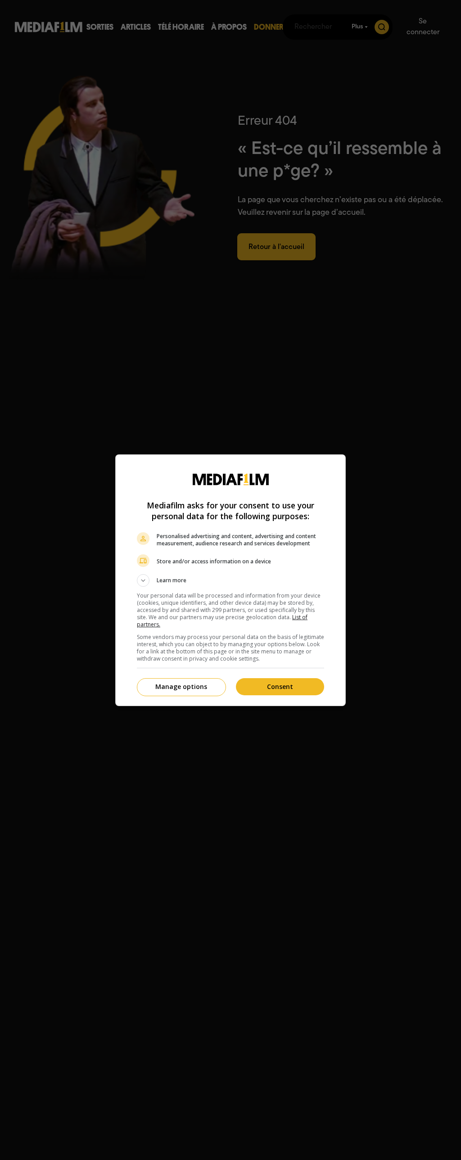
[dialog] (230, 580)
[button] (230, 580)
